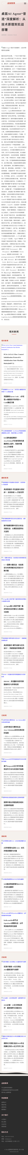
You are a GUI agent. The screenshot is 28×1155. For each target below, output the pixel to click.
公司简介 (3, 1119)
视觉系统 (3, 1107)
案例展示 (3, 1109)
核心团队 (3, 1121)
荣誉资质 (3, 1126)
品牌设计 (3, 1102)
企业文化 (3, 1124)
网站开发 (3, 1104)
